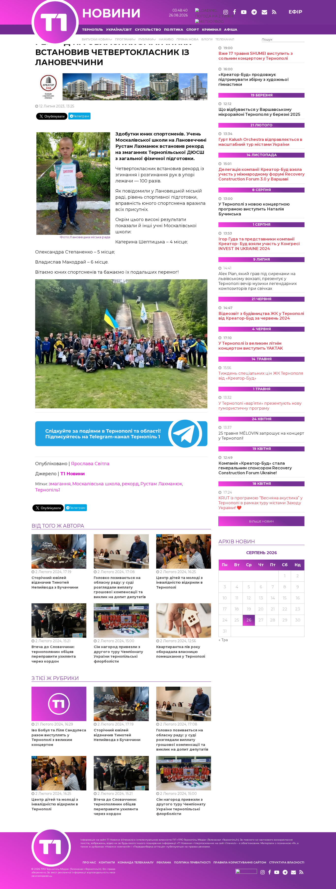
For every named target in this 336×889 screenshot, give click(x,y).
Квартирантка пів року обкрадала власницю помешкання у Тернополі (180, 652)
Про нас (89, 862)
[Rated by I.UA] (246, 872)
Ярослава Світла (90, 463)
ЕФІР (295, 12)
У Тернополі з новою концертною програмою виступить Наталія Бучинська (254, 209)
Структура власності (286, 862)
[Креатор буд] (121, 86)
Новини (111, 13)
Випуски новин (95, 39)
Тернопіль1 (47, 490)
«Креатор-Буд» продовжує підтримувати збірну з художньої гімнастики (253, 79)
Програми (124, 39)
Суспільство (148, 29)
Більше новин (261, 521)
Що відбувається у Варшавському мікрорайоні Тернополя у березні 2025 (259, 112)
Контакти (107, 862)
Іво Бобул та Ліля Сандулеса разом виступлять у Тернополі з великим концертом (58, 737)
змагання (60, 484)
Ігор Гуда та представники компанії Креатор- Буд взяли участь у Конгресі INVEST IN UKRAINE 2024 (259, 244)
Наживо (166, 39)
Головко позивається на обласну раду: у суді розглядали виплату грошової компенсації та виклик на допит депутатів (120, 587)
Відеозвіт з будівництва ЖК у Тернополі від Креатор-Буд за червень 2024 (261, 316)
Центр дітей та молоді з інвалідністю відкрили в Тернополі (179, 583)
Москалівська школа (96, 484)
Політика (173, 29)
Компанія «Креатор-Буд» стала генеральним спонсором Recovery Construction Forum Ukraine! (255, 468)
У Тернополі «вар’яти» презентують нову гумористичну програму (260, 406)
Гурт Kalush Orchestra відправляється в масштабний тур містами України (260, 142)
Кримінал (211, 29)
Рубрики (145, 39)
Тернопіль (92, 29)
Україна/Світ (119, 29)
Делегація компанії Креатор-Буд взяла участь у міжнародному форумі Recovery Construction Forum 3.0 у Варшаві (261, 174)
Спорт (192, 29)
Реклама (164, 862)
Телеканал (224, 39)
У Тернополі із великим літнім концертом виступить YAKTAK (250, 346)
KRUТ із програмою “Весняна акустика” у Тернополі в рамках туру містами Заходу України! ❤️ (260, 503)
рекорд (130, 484)
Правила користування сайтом (240, 862)
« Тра (223, 640)
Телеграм (81, 116)
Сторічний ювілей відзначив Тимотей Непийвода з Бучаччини (54, 583)
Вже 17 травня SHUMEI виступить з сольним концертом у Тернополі (255, 56)
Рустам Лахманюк (161, 484)
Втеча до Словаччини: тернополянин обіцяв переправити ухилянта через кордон (53, 654)
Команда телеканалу (136, 862)
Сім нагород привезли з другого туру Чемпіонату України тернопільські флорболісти (118, 654)
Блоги (207, 39)
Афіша (230, 29)
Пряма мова (188, 39)
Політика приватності (192, 862)
